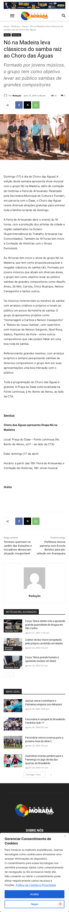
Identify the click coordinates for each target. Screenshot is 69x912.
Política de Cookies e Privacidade (36, 885)
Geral (25, 26)
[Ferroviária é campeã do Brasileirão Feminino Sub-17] (13, 724)
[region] (34, 872)
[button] (6, 16)
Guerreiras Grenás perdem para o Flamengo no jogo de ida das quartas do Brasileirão (44, 759)
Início (6, 26)
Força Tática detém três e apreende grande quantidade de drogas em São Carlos (45, 625)
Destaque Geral (12, 630)
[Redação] (6, 95)
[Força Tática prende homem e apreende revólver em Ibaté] (13, 662)
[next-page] (12, 674)
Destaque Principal (9, 648)
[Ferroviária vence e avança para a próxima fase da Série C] (13, 742)
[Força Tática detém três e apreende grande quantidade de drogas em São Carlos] (13, 625)
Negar (34, 904)
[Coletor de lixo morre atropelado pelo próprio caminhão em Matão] (13, 644)
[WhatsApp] (36, 105)
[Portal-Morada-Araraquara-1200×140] (34, 5)
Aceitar (34, 894)
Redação (17, 95)
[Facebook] (19, 105)
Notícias (15, 26)
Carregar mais (33, 774)
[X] (27, 105)
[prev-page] (6, 674)
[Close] (65, 836)
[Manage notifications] (60, 904)
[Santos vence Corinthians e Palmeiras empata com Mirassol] (13, 705)
